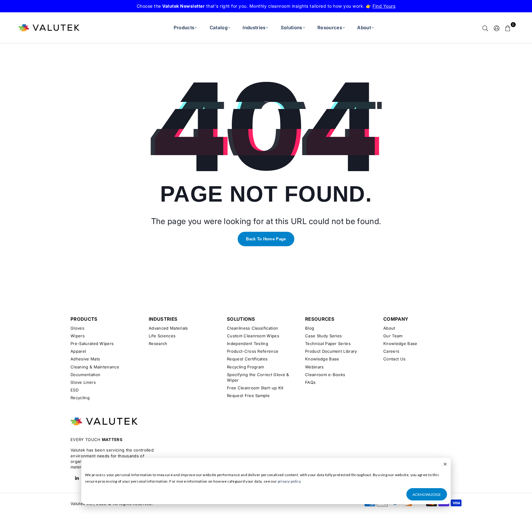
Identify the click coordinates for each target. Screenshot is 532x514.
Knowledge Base (322, 358)
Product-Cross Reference (252, 351)
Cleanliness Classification (252, 328)
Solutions (291, 27)
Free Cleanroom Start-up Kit (255, 387)
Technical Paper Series (328, 343)
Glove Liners (83, 382)
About (364, 27)
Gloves (77, 328)
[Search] (485, 27)
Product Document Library (331, 351)
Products (184, 27)
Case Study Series (323, 335)
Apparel (78, 351)
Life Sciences (162, 335)
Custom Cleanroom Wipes (253, 335)
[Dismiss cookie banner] (445, 464)
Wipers (78, 335)
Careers (391, 351)
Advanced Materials (168, 328)
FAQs (310, 382)
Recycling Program (245, 366)
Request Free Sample (248, 395)
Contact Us (394, 358)
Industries (254, 27)
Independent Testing (247, 343)
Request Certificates (247, 358)
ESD (75, 390)
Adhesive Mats (85, 358)
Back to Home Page (266, 239)
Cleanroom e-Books (325, 374)
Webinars (314, 366)
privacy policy (289, 481)
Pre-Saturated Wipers (92, 343)
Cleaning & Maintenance (95, 366)
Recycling (80, 397)
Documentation (85, 374)
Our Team (393, 335)
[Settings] (496, 27)
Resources (329, 27)
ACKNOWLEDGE (427, 494)
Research (158, 343)
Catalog (219, 27)
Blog (309, 328)
